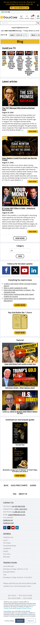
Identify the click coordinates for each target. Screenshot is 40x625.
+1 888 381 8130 (18, 512)
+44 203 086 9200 (18, 506)
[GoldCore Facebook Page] (6, 270)
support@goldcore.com (20, 27)
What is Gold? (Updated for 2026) (15, 288)
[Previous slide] (5, 63)
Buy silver (27, 598)
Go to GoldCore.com (21, 8)
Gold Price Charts (19, 485)
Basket (32, 17)
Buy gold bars (14, 598)
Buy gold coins (25, 595)
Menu (38, 18)
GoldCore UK (8, 520)
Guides (33, 485)
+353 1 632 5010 (10, 31)
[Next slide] (34, 63)
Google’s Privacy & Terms (24, 608)
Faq (14, 494)
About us (23, 494)
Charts (22, 18)
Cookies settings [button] (9, 621)
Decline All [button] (31, 621)
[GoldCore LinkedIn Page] (34, 270)
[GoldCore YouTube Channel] (25, 270)
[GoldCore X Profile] (15, 270)
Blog (6, 485)
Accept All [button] (20, 621)
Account (27, 18)
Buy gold (12, 595)
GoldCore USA (8, 523)
